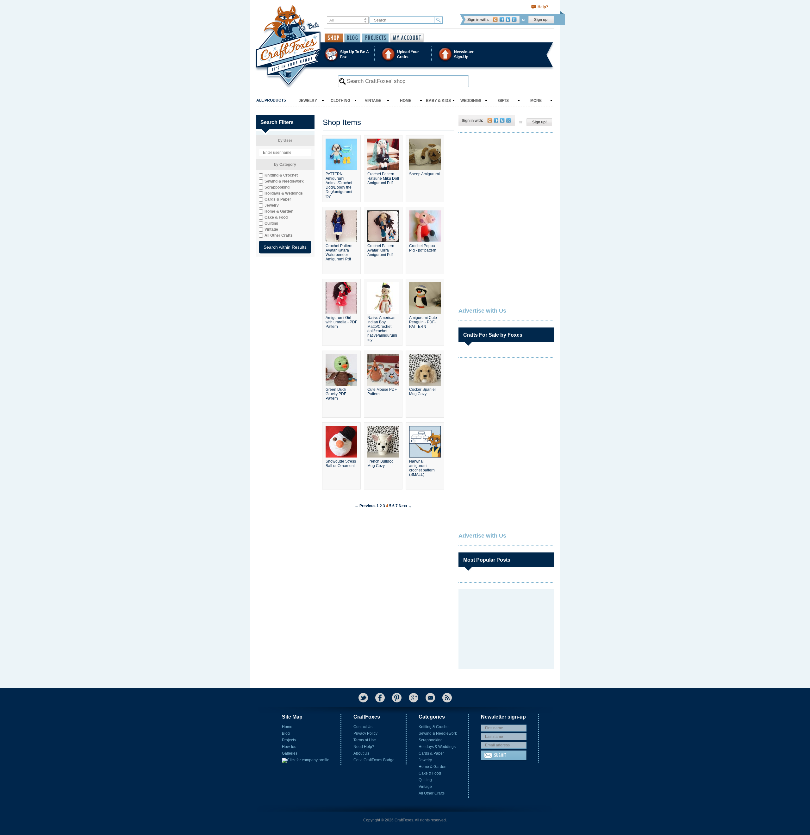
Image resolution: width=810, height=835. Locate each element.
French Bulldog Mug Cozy (380, 463)
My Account (407, 38)
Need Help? (363, 747)
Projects (289, 740)
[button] (405, 54)
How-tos (289, 747)
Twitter (508, 19)
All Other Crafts (432, 793)
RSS (447, 697)
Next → (405, 506)
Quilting (425, 780)
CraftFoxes (495, 19)
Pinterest (397, 697)
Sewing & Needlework (438, 733)
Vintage (373, 100)
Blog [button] (352, 38)
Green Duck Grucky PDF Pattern (336, 394)
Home (405, 100)
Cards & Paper (431, 753)
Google (514, 19)
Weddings (470, 100)
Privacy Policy (365, 733)
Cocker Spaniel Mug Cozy (422, 391)
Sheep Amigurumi (424, 174)
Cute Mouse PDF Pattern (382, 391)
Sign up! (541, 19)
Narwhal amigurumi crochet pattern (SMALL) (422, 468)
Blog (286, 733)
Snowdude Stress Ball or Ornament (341, 463)
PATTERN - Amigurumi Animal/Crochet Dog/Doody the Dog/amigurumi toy (339, 184)
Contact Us (362, 727)
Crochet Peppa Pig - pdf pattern (422, 248)
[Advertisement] (505, 178)
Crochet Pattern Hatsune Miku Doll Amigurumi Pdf (383, 178)
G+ (413, 697)
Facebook (501, 19)
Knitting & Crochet (434, 727)
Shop (334, 38)
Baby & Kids (438, 100)
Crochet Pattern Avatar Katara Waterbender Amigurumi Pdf (339, 252)
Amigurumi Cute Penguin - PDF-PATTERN (423, 322)
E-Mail (430, 697)
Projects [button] (375, 38)
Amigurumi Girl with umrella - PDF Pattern (341, 322)
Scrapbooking (431, 740)
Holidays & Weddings (437, 747)
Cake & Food (430, 773)
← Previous (365, 506)
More (536, 100)
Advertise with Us (482, 311)
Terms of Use (364, 740)
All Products (271, 100)
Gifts (503, 100)
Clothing (340, 100)
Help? (543, 7)
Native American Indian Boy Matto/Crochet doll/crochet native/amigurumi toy (382, 328)
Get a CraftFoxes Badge (374, 760)
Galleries (289, 753)
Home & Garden (432, 766)
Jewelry (308, 100)
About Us (361, 753)
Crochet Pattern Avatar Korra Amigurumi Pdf (380, 250)
